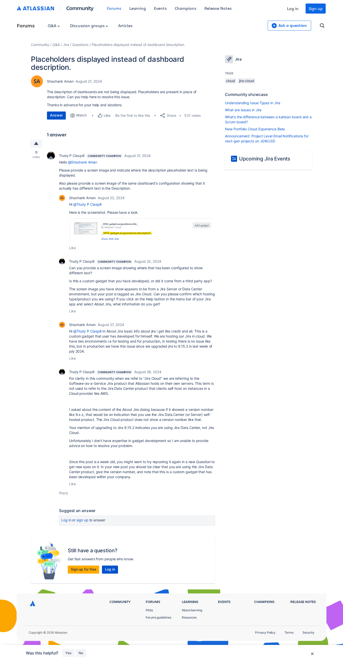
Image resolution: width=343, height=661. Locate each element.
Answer (56, 115)
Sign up (316, 8)
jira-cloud (246, 81)
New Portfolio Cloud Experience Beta (255, 129)
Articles (125, 25)
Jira (66, 44)
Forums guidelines (158, 617)
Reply (63, 493)
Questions (80, 44)
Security (308, 632)
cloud (230, 81)
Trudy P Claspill (71, 155)
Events (160, 8)
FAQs (149, 610)
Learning (137, 8)
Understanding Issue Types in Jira (252, 103)
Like (72, 248)
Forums (114, 8)
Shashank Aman (60, 81)
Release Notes (218, 8)
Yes (68, 653)
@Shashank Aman (82, 162)
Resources (189, 617)
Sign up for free (83, 569)
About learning (192, 610)
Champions (185, 8)
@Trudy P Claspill (87, 204)
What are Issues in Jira (243, 110)
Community (80, 8)
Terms (289, 632)
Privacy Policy (265, 632)
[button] (142, 230)
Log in (293, 8)
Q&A (52, 25)
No (81, 653)
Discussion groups (88, 25)
